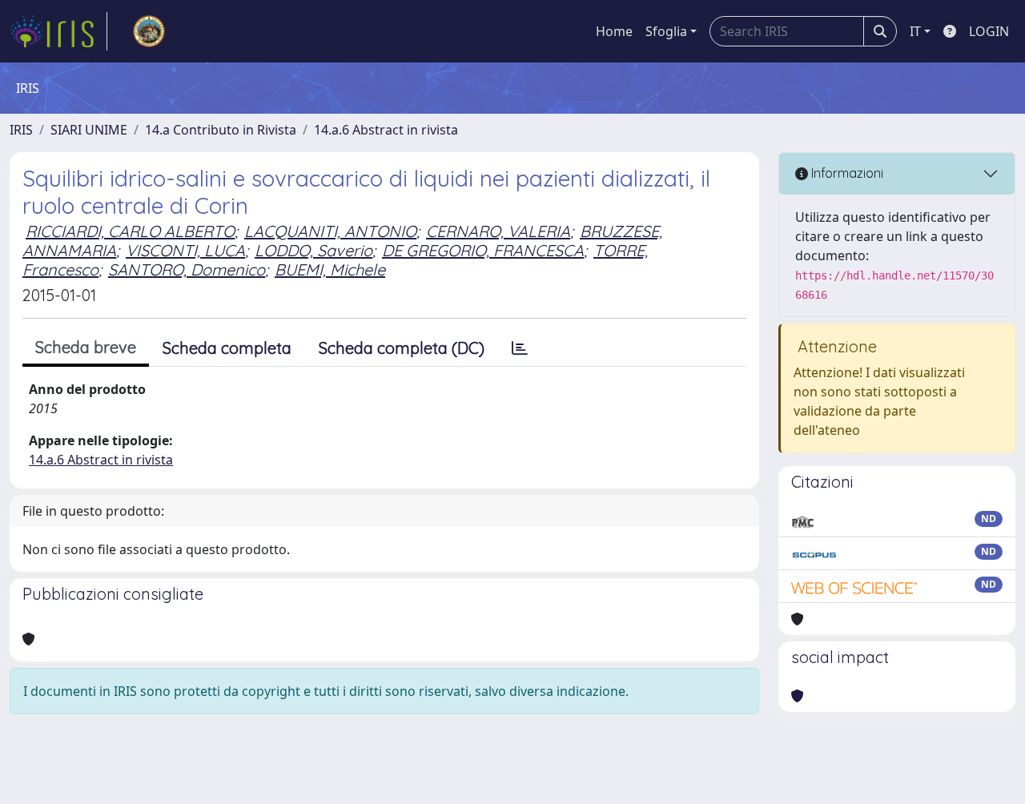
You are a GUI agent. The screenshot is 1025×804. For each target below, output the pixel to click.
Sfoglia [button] (666, 31)
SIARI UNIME (88, 130)
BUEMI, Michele (330, 269)
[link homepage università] (149, 31)
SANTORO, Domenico (186, 269)
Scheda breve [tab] (85, 347)
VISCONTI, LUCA (185, 250)
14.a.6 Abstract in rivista (386, 130)
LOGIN (989, 31)
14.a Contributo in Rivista (220, 130)
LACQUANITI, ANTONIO (330, 231)
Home (614, 31)
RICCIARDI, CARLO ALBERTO (130, 231)
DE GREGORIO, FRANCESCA (483, 250)
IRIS (21, 130)
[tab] (519, 348)
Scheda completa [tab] (227, 348)
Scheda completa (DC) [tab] (401, 348)
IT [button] (915, 31)
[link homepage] (58, 31)
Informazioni (845, 173)
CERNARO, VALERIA (498, 231)
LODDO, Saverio (313, 250)
